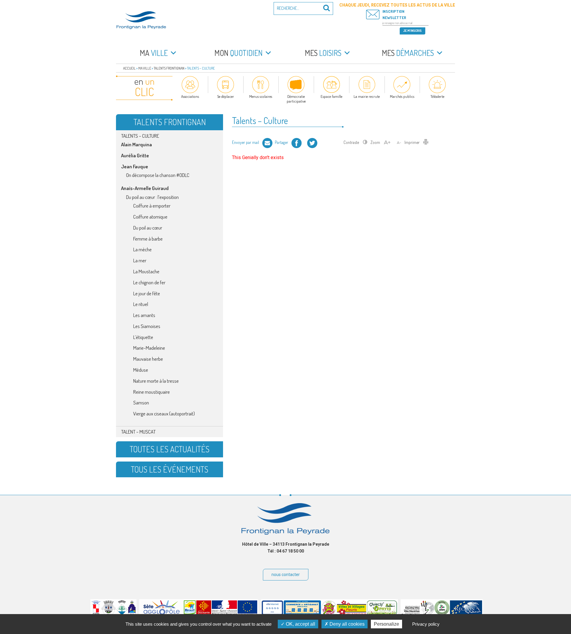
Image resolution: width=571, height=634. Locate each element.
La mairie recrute (367, 96)
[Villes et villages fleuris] (351, 613)
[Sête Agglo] (161, 613)
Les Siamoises (146, 326)
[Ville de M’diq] (132, 613)
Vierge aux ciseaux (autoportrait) (164, 413)
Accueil (129, 68)
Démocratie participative (296, 98)
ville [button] (154, 53)
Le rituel (140, 304)
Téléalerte (437, 96)
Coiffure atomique (150, 217)
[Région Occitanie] (203, 613)
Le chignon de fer (149, 282)
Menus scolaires (260, 96)
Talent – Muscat (138, 432)
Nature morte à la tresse (156, 381)
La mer (139, 260)
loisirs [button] (323, 53)
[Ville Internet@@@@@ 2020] (272, 613)
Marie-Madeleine (149, 348)
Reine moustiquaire (151, 392)
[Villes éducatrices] (417, 613)
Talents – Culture (140, 136)
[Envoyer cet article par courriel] (267, 142)
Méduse (140, 370)
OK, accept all (300, 624)
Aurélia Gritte (135, 155)
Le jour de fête (146, 293)
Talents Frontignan (169, 68)
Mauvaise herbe (148, 359)
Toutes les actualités (169, 449)
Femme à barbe (148, 239)
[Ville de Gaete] (96, 613)
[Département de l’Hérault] (190, 613)
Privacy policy (426, 624)
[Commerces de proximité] (302, 613)
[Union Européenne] (247, 613)
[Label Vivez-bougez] (328, 613)
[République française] (224, 613)
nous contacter (286, 574)
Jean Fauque (134, 166)
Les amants (144, 315)
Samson (141, 402)
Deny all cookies (346, 624)
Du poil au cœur (147, 228)
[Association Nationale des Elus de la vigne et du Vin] (441, 613)
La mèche (142, 249)
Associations (190, 96)
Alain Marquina (136, 144)
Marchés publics (402, 96)
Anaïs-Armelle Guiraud (145, 188)
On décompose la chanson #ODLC (157, 175)
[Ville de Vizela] (108, 613)
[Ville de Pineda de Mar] (122, 613)
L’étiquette (143, 337)
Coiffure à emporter (151, 206)
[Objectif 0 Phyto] (382, 613)
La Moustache (146, 271)
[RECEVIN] (466, 613)
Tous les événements (169, 469)
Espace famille (331, 96)
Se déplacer (225, 96)
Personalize (386, 624)
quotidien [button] (238, 53)
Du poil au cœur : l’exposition (152, 197)
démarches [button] (408, 53)
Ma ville (144, 68)
